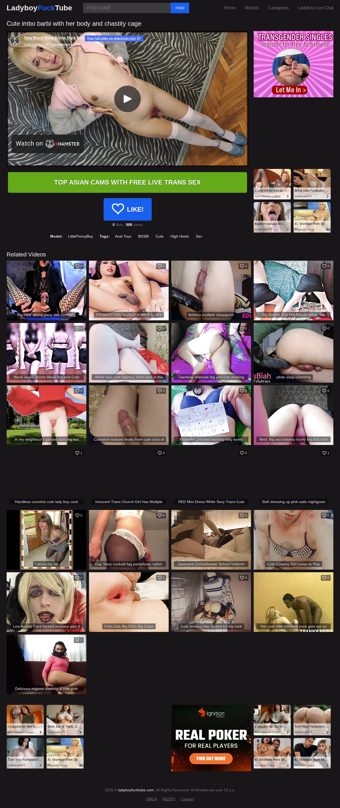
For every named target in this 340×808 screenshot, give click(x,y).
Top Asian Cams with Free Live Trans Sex (127, 182)
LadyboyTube (39, 8)
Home (230, 8)
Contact (187, 799)
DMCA (151, 799)
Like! (135, 209)
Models (252, 8)
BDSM (143, 236)
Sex (199, 236)
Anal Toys (123, 236)
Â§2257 (169, 799)
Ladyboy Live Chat (315, 8)
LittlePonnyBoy (80, 236)
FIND (180, 8)
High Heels (180, 236)
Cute (160, 236)
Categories (278, 8)
